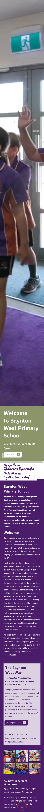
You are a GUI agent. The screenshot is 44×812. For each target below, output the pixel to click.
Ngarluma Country (15, 741)
